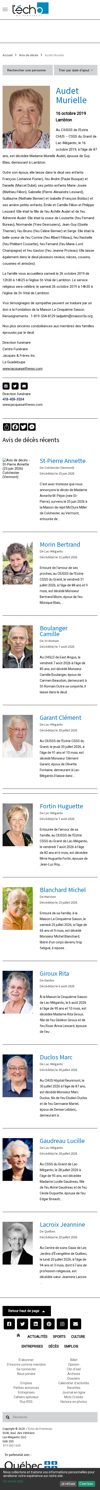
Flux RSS (26, 1402)
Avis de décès (28, 55)
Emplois (71, 1346)
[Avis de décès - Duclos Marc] (50, 1086)
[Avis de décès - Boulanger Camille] (50, 660)
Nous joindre (26, 1374)
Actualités (37, 1337)
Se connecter (26, 1369)
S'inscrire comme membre (26, 1364)
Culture (78, 1337)
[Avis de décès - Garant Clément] (50, 747)
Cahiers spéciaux (26, 1397)
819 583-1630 (12, 1445)
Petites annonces (26, 1388)
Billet (73, 1360)
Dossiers (73, 1378)
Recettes (73, 1388)
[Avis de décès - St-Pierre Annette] (50, 490)
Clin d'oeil (74, 1369)
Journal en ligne (73, 1392)
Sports (59, 1337)
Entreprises (32, 1346)
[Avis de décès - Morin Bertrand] (50, 573)
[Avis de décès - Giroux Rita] (50, 1002)
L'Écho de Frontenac (39, 1429)
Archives (73, 1374)
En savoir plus (13, 1481)
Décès (54, 1346)
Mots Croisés (73, 1397)
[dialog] (50, 1479)
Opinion (73, 1364)
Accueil (8, 55)
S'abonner (26, 1360)
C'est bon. (86, 1484)
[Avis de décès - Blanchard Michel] (50, 919)
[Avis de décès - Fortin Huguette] (50, 835)
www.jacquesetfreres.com (23, 369)
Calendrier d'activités (73, 1383)
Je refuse (68, 1484)
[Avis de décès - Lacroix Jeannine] (50, 1253)
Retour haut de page (23, 1311)
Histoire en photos (73, 1402)
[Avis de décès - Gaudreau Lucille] (50, 1170)
